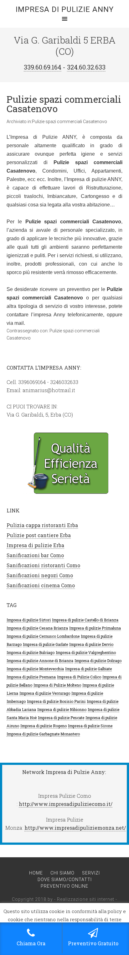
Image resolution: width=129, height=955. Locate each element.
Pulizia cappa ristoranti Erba (42, 525)
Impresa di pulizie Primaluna (95, 628)
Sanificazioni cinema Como (41, 585)
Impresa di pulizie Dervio (91, 644)
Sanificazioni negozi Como (40, 575)
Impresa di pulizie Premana (31, 676)
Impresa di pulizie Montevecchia (35, 668)
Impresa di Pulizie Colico (79, 676)
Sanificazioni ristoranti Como (43, 565)
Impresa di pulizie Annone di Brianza (40, 660)
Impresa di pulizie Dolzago (98, 660)
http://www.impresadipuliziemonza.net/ (75, 827)
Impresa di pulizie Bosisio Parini (56, 701)
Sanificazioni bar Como (35, 555)
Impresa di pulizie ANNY (65, 9)
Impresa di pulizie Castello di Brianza (85, 619)
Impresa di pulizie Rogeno (43, 725)
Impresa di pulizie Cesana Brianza (37, 628)
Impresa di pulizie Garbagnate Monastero (43, 733)
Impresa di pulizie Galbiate (88, 668)
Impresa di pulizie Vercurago (44, 693)
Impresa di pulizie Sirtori (29, 619)
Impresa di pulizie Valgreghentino (86, 652)
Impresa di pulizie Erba (35, 545)
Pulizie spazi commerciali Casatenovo (64, 104)
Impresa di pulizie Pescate (61, 717)
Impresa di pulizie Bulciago (30, 652)
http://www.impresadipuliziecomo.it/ (65, 804)
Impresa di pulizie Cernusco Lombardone (43, 636)
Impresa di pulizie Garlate (45, 644)
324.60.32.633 (86, 67)
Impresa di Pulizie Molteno (57, 685)
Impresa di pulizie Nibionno (61, 709)
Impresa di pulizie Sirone (90, 725)
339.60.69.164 (42, 67)
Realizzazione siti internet (85, 899)
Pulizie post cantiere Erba (39, 535)
